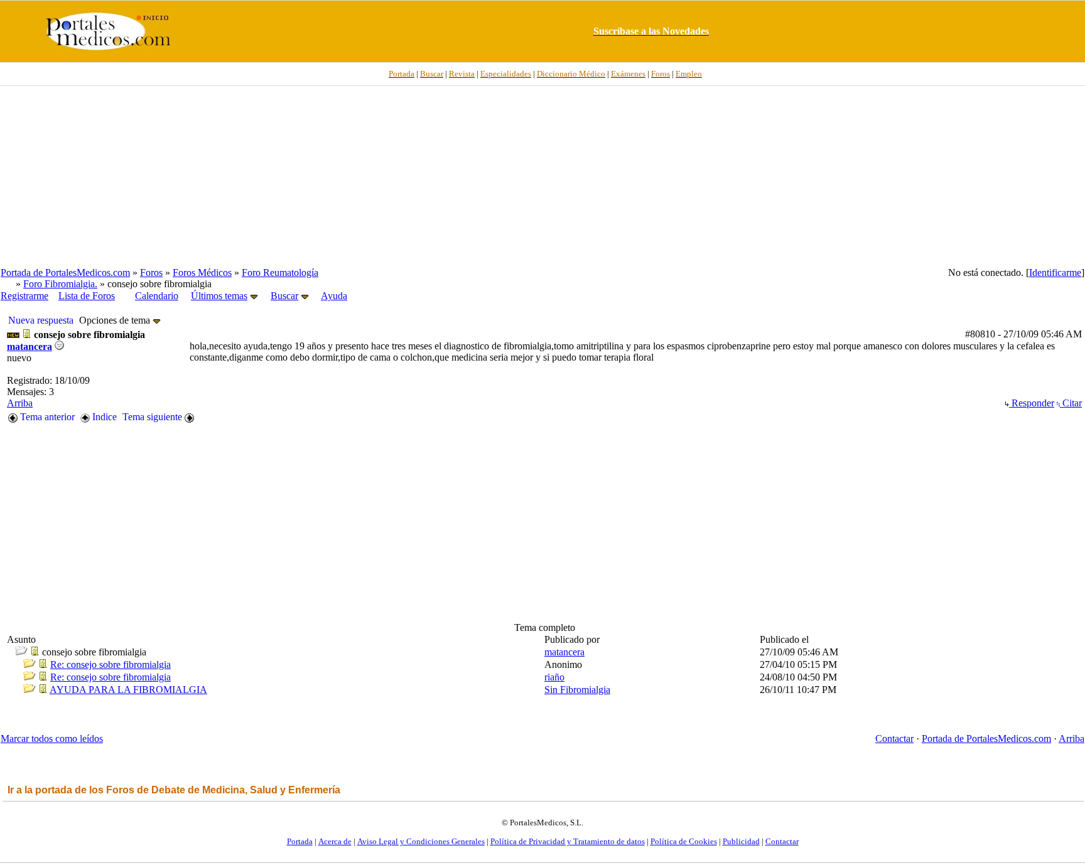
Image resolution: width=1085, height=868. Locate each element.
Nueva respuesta (40, 320)
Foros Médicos (202, 272)
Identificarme (1055, 272)
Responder (1031, 403)
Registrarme (24, 295)
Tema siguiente (153, 416)
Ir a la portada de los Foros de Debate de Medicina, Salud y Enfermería (174, 790)
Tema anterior (46, 416)
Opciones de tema (116, 320)
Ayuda (334, 295)
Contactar (894, 738)
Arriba (20, 403)
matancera (29, 346)
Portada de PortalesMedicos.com (65, 272)
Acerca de (335, 841)
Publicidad (741, 841)
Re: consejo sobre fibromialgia (110, 664)
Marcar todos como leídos (52, 738)
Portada (300, 841)
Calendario (156, 295)
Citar (1071, 403)
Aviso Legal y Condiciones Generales (421, 841)
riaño (554, 677)
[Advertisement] (542, 176)
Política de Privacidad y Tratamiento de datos (567, 841)
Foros (151, 272)
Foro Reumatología (280, 272)
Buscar (284, 295)
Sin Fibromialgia (577, 689)
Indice (103, 416)
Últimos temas (219, 295)
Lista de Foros (86, 295)
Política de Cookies (683, 841)
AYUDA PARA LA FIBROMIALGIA (128, 689)
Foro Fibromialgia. (60, 283)
